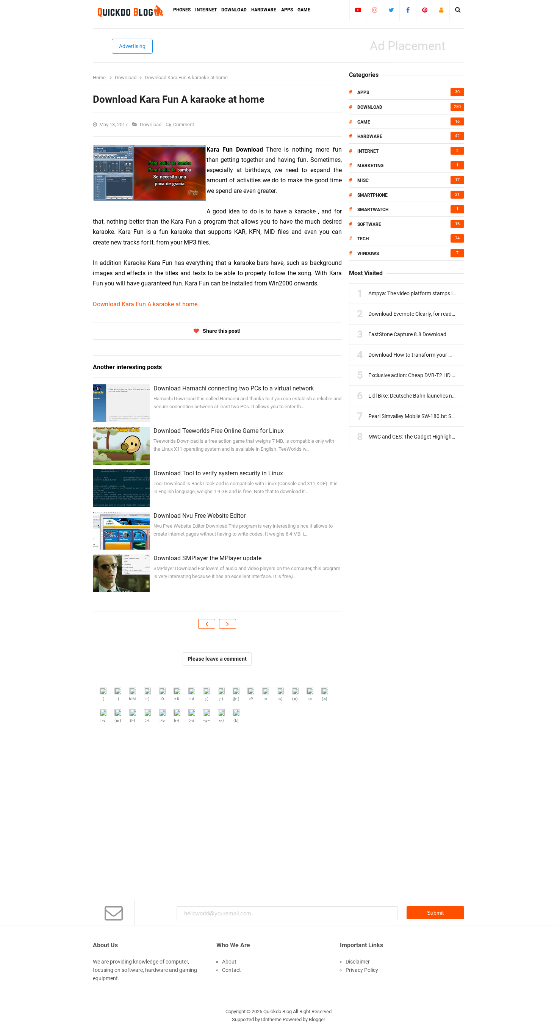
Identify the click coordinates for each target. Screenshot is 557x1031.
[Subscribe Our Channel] (358, 10)
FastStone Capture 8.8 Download (407, 334)
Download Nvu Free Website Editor (199, 515)
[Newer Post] (206, 624)
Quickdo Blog (277, 1011)
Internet (368, 151)
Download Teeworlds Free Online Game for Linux (218, 430)
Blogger (317, 1019)
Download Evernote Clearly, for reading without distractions (437, 314)
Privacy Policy (362, 970)
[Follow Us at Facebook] (408, 10)
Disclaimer (358, 962)
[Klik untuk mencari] (458, 10)
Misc (363, 180)
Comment (184, 124)
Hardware (369, 136)
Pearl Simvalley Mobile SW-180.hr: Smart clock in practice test (440, 416)
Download (151, 124)
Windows (368, 253)
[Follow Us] (441, 10)
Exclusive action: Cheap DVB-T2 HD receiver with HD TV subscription (447, 375)
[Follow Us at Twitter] (391, 10)
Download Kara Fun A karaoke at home (145, 304)
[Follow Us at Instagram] (374, 10)
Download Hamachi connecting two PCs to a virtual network (233, 388)
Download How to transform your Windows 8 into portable (436, 355)
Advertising (132, 46)
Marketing (370, 165)
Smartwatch (372, 209)
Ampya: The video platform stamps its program (423, 293)
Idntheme (271, 1019)
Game (363, 122)
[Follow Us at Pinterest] (424, 10)
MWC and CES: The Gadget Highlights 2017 (418, 437)
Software (369, 224)
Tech (363, 238)
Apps (363, 92)
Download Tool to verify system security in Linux (218, 473)
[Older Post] (227, 624)
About (229, 962)
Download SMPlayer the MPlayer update (207, 558)
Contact (231, 970)
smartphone (372, 195)
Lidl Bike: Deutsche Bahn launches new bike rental (426, 396)
